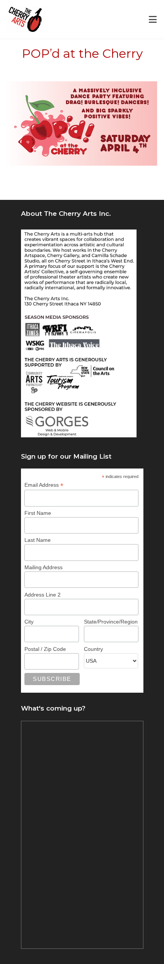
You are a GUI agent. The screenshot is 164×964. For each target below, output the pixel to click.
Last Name (37, 540)
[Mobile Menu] (153, 19)
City (29, 622)
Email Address (43, 485)
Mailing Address (43, 567)
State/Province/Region (111, 622)
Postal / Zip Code (45, 649)
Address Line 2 (42, 595)
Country (93, 649)
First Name (37, 513)
